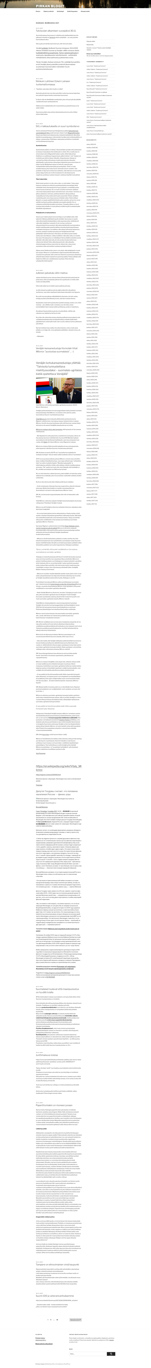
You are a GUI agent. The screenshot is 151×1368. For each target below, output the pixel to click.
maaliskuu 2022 (91, 317)
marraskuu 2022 (91, 291)
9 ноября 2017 (52, 811)
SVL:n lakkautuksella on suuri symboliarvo (57, 126)
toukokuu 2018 (91, 468)
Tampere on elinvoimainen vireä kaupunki (57, 1264)
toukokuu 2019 (91, 428)
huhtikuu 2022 (91, 314)
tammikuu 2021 (91, 363)
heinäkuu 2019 (91, 422)
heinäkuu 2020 (91, 383)
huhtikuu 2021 (91, 353)
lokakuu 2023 (90, 255)
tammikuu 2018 (91, 481)
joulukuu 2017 (90, 484)
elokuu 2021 (90, 340)
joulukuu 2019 (91, 406)
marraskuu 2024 (91, 213)
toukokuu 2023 (91, 272)
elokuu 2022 (90, 301)
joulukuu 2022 (91, 288)
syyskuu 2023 (90, 258)
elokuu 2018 (90, 458)
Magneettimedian (74, 133)
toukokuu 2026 (91, 154)
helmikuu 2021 (91, 360)
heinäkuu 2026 (91, 147)
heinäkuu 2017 (91, 500)
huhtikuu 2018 (91, 471)
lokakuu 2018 (90, 451)
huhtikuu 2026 (91, 157)
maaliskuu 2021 (91, 356)
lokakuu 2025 (90, 177)
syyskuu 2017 (90, 494)
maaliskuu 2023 (91, 278)
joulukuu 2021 (90, 327)
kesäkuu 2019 (91, 425)
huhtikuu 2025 (91, 196)
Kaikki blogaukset (72, 11)
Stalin (45, 442)
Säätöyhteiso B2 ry (50, 1364)
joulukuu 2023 (91, 249)
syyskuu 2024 (90, 219)
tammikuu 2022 (91, 324)
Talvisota (52, 37)
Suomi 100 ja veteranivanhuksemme (55, 1295)
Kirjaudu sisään (85, 11)
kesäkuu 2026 (91, 151)
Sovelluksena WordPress (63, 1364)
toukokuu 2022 (91, 311)
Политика (39, 785)
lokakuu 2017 (90, 491)
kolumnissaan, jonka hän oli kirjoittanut (63, 584)
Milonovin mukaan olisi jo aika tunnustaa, (49, 429)
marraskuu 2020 (91, 370)
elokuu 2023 (90, 262)
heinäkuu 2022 (91, 304)
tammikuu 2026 (91, 167)
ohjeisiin (111, 1340)
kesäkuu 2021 (91, 347)
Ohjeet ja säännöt (49, 11)
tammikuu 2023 (91, 285)
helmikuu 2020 (91, 399)
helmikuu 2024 (91, 242)
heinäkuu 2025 (91, 187)
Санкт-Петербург (41, 811)
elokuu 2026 (90, 144)
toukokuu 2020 (91, 389)
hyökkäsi (44, 48)
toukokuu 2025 (91, 193)
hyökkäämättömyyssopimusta (47, 53)
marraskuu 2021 (91, 330)
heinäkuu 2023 (91, 265)
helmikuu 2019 (91, 438)
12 (57, 1319)
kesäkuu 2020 (91, 386)
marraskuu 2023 (91, 252)
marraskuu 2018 (91, 448)
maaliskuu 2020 (91, 396)
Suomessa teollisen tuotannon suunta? (101, 134)
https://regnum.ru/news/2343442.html (48, 774)
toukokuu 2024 (91, 232)
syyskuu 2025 (90, 180)
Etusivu (38, 11)
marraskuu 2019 (91, 409)
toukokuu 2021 (91, 350)
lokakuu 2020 (90, 373)
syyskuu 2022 (90, 298)
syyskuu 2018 (90, 455)
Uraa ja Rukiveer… (99, 130)
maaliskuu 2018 (91, 474)
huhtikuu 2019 (91, 432)
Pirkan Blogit (50, 6)
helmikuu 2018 (91, 477)
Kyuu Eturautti (91, 89)
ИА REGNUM (40, 824)
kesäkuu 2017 (91, 504)
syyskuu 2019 (90, 415)
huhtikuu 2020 (91, 392)
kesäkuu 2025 (91, 190)
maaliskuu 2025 (91, 200)
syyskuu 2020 (91, 376)
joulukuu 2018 (91, 445)
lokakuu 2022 (90, 294)
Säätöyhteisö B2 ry (40, 1340)
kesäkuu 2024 (91, 229)
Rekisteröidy (90, 44)
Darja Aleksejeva (70, 526)
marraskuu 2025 (91, 173)
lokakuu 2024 (90, 216)
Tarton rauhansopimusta (68, 53)
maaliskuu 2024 (91, 239)
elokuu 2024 (90, 222)
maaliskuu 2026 (91, 160)
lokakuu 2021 (90, 334)
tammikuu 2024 (91, 245)
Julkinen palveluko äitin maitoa (51, 273)
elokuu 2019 (90, 419)
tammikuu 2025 (91, 206)
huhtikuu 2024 (91, 236)
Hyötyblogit (60, 11)
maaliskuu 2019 (91, 435)
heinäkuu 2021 (91, 343)
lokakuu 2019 (90, 412)
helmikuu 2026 (91, 164)
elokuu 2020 (90, 379)
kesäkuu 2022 (91, 307)
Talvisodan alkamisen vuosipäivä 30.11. (56, 30)
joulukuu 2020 (91, 366)
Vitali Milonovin (41, 419)
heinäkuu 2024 (91, 226)
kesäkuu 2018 (91, 464)
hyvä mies (45, 734)
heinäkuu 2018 (91, 461)
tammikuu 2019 (91, 441)
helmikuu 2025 (91, 203)
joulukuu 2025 (91, 170)
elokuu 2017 (90, 497)
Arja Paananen (40, 753)
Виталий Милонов (42, 807)
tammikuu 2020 (91, 402)
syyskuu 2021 (90, 337)
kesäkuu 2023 (91, 268)
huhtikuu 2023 (91, 275)
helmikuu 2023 (91, 281)
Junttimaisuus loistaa (47, 1055)
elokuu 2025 (90, 183)
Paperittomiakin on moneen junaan (54, 1105)
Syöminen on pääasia (101, 92)
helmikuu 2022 (91, 321)
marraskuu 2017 (91, 487)
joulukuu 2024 (91, 209)
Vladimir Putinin (64, 720)
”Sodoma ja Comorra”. (100, 66)
